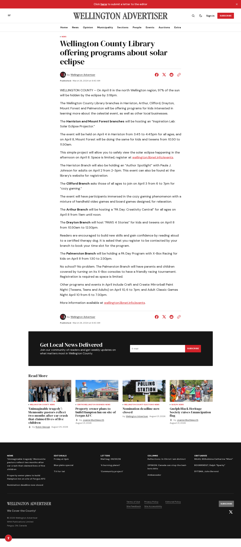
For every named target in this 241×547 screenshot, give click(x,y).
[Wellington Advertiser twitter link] (231, 512)
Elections (149, 405)
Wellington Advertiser (83, 74)
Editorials (60, 455)
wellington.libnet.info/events (152, 157)
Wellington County (39, 405)
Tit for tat (59, 471)
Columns (152, 455)
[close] (237, 4)
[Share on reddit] (171, 74)
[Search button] (193, 16)
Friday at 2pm (61, 459)
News (75, 27)
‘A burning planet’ (110, 465)
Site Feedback (133, 506)
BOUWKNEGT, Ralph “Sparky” (209, 465)
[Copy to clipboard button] (178, 74)
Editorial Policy (173, 501)
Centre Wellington (86, 405)
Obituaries (200, 455)
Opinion (88, 27)
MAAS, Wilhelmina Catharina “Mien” (213, 459)
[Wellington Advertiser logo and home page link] (120, 15)
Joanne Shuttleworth (93, 420)
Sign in (210, 15)
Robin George (43, 427)
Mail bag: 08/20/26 (111, 459)
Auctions (164, 27)
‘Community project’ (112, 471)
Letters (105, 455)
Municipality (105, 27)
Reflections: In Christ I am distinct (166, 459)
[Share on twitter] (164, 74)
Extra (177, 27)
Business (100, 405)
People (137, 27)
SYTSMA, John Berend (206, 471)
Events (150, 27)
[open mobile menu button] (9, 15)
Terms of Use (133, 501)
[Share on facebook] (157, 74)
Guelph (174, 405)
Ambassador (154, 475)
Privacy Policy (151, 501)
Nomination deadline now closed (25, 485)
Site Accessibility (153, 506)
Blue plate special (63, 465)
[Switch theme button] (200, 16)
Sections (122, 27)
